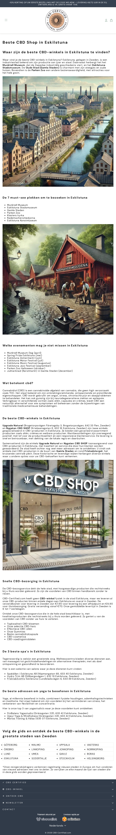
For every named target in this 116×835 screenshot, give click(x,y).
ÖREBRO (9, 749)
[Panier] (111, 20)
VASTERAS (93, 744)
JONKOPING (66, 749)
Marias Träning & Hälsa (21, 718)
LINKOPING (38, 749)
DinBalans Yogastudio (20, 713)
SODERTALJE (39, 758)
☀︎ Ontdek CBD (13, 796)
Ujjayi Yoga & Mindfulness (22, 716)
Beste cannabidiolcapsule (22, 634)
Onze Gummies (16, 631)
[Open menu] (6, 20)
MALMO (36, 744)
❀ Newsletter (13, 803)
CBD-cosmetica (16, 636)
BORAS (91, 753)
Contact (9, 809)
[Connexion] (106, 20)
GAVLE (63, 753)
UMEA (35, 753)
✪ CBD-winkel (13, 789)
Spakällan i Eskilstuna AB (22, 673)
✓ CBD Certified (14, 782)
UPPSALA (64, 744)
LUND (7, 753)
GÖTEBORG (10, 744)
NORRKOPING (95, 749)
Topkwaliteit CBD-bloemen (23, 623)
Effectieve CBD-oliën (19, 628)
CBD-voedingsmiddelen (21, 639)
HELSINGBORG (95, 758)
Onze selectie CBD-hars (21, 626)
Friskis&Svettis (16, 678)
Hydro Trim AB (15, 676)
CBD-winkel (47, 598)
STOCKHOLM (66, 758)
